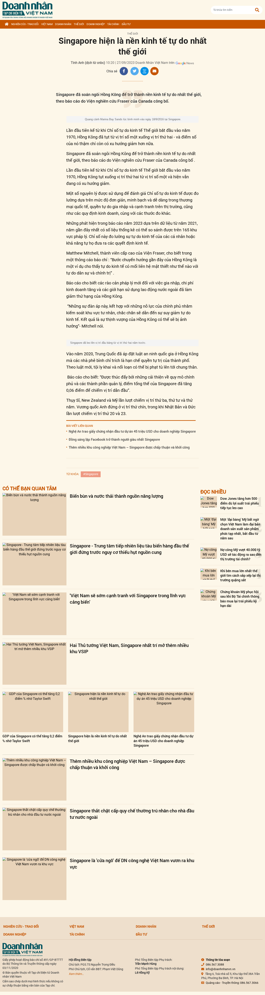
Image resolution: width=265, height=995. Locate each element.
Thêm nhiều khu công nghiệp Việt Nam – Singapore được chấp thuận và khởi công (129, 447)
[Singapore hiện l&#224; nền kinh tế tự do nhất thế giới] (98, 712)
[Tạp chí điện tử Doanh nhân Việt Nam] (27, 9)
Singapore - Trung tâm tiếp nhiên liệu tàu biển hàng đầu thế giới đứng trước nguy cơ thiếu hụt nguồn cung (129, 549)
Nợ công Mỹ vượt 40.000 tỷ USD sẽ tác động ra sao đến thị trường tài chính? (240, 554)
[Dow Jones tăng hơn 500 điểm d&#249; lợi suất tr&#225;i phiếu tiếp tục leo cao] (208, 501)
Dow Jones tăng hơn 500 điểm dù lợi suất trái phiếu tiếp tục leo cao (239, 503)
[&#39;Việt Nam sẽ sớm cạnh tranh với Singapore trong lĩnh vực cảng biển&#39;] (34, 613)
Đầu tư (126, 24)
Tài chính (113, 24)
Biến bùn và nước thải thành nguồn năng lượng (116, 496)
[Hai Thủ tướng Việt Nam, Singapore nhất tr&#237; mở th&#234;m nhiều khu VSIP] (34, 663)
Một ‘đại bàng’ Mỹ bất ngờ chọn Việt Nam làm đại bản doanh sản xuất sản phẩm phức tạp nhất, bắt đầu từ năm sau (240, 528)
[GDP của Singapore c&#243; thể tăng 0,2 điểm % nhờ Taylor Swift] (32, 712)
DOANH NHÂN (63, 24)
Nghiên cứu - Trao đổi (25, 24)
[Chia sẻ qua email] (154, 71)
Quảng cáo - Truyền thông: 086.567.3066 (232, 982)
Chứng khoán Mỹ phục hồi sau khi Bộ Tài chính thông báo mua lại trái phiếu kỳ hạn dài (239, 599)
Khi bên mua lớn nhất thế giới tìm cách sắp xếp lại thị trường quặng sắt (240, 575)
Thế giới (79, 24)
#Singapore (90, 474)
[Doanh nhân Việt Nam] (22, 949)
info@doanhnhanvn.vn (220, 969)
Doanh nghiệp (96, 24)
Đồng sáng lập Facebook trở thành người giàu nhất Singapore (114, 439)
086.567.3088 (215, 964)
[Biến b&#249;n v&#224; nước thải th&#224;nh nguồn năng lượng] (34, 514)
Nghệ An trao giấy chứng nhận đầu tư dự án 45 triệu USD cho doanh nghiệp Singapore (132, 431)
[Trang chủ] (7, 24)
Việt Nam (46, 24)
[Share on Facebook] (124, 71)
